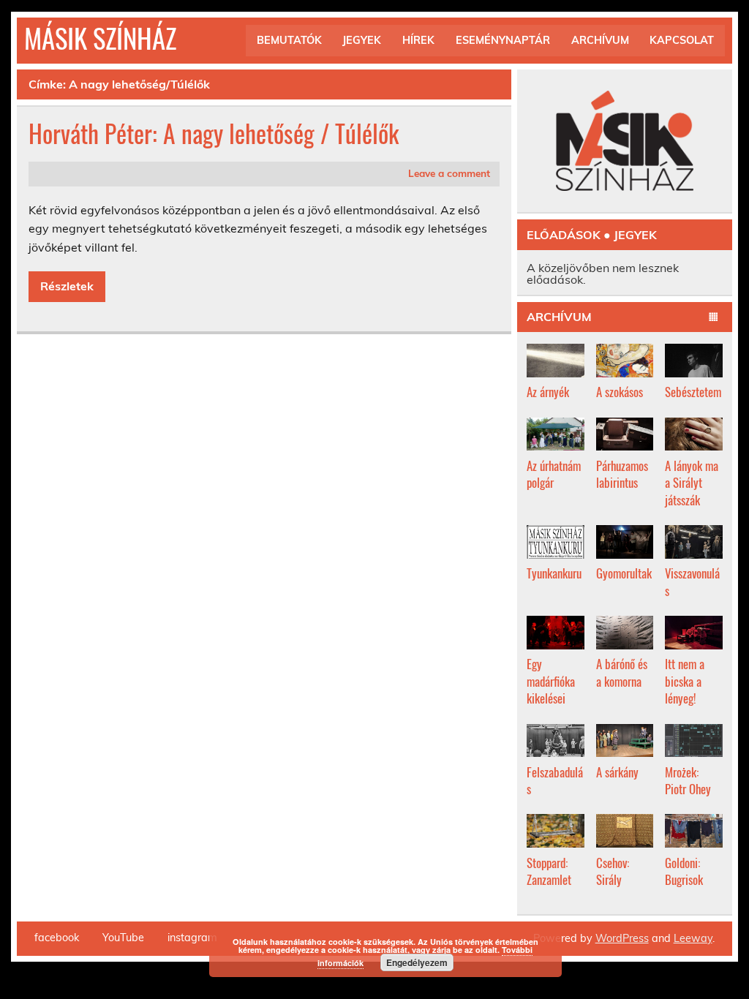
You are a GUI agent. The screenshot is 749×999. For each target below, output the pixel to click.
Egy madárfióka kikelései (551, 681)
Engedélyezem (417, 962)
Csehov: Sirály (612, 871)
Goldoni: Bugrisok (684, 871)
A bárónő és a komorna (621, 672)
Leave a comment (449, 173)
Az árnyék (548, 391)
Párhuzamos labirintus (622, 474)
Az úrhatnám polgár (554, 474)
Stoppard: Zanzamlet (549, 871)
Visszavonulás (692, 582)
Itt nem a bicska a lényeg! (684, 681)
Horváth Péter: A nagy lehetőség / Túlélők (214, 133)
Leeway (693, 938)
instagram (192, 937)
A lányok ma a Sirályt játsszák (691, 482)
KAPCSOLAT (682, 40)
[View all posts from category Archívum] (714, 317)
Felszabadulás (555, 781)
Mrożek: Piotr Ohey (688, 781)
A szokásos (619, 391)
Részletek (67, 286)
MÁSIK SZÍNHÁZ (100, 38)
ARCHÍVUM (600, 40)
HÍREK (418, 40)
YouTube (123, 937)
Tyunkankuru (554, 573)
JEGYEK (361, 40)
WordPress (622, 938)
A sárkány (617, 772)
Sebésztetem (693, 391)
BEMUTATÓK (289, 40)
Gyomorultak (624, 573)
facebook (56, 937)
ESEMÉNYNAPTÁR (503, 40)
